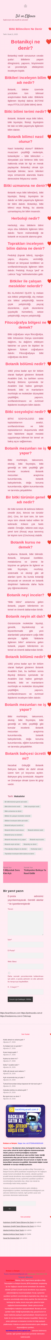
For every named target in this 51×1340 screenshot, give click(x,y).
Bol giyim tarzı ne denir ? (12, 1096)
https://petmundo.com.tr (31, 1013)
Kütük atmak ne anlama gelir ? (14, 1040)
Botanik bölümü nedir (35, 830)
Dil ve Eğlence (25, 16)
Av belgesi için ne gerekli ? (12, 1046)
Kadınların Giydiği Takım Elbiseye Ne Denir (18, 1222)
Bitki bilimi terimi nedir (12, 806)
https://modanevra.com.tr (11, 1016)
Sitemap (27, 1016)
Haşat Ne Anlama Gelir (11, 1238)
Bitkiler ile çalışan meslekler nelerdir (17, 816)
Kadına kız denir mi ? (10, 1059)
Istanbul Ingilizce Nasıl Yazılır (13, 1230)
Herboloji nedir (36, 849)
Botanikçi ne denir (30, 844)
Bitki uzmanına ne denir (13, 811)
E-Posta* (11, 951)
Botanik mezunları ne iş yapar (15, 839)
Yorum (10, 909)
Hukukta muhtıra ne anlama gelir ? (15, 1090)
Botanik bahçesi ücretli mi (14, 825)
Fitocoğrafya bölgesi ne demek (16, 849)
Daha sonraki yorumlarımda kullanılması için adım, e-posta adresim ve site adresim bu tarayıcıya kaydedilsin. (25, 979)
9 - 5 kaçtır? (13, 987)
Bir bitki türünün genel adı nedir (16, 802)
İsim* (10, 940)
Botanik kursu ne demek (13, 835)
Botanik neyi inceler (37, 839)
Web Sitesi (12, 962)
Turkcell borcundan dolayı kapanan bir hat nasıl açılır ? (22, 1084)
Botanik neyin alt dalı (12, 844)
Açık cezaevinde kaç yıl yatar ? (14, 1077)
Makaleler (19, 796)
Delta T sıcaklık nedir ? (11, 1065)
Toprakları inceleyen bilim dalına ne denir (19, 854)
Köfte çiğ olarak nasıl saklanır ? (14, 1071)
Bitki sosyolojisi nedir (31, 806)
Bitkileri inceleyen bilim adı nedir (16, 821)
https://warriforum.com (10, 1013)
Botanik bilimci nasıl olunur (14, 830)
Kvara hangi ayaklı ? (10, 1052)
